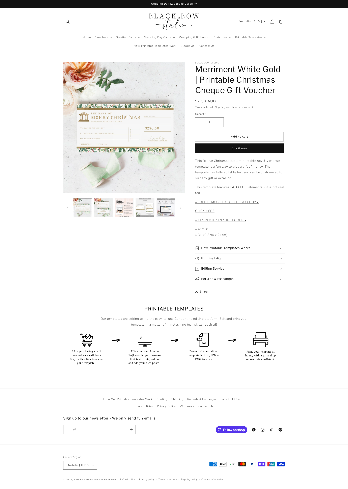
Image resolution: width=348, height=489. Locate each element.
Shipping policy (189, 479)
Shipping (219, 107)
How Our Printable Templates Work (127, 399)
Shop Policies (144, 406)
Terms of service (167, 479)
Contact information (212, 479)
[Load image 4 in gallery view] (145, 207)
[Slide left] (67, 207)
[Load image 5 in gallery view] (165, 207)
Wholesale (187, 406)
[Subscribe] (131, 429)
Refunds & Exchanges (201, 399)
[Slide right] (180, 207)
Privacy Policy (166, 406)
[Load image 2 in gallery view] (103, 207)
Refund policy (127, 479)
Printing (161, 399)
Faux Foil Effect (231, 399)
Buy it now (239, 148)
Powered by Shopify (105, 479)
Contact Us (205, 406)
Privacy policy (147, 479)
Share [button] (204, 292)
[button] (67, 21)
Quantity (200, 114)
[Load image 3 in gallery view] (124, 207)
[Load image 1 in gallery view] (82, 207)
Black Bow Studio (83, 479)
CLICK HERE (204, 211)
